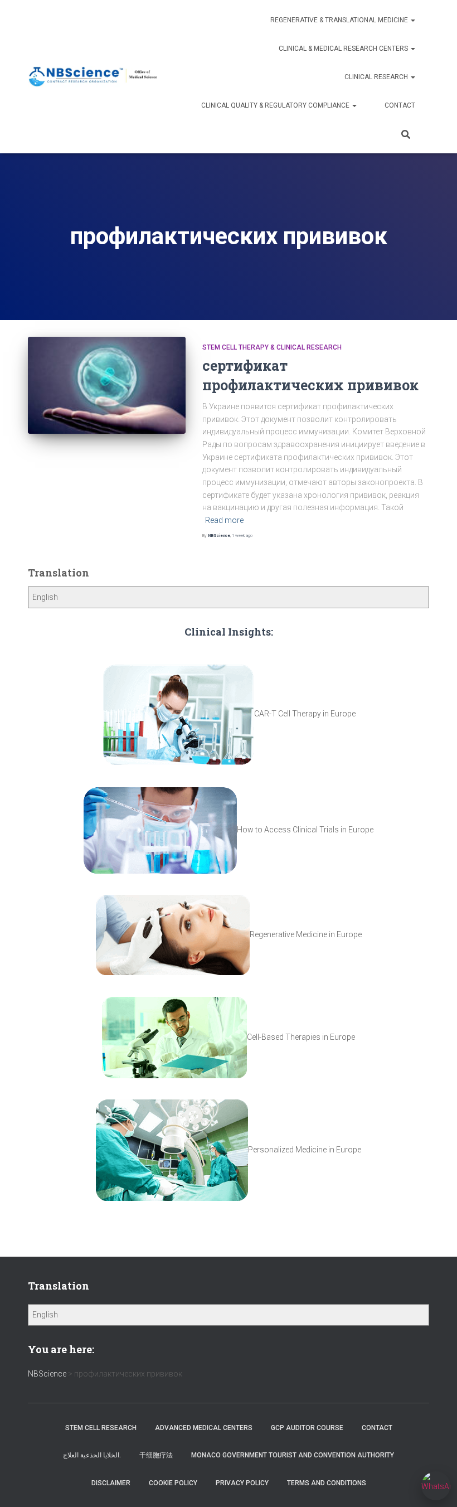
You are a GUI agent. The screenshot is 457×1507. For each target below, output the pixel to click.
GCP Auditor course (307, 1428)
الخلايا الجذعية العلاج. (92, 1455)
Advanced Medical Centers (203, 1428)
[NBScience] (93, 77)
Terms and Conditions (326, 1483)
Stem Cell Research (101, 1428)
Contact (400, 105)
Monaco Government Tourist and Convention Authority (292, 1455)
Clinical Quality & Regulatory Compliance (276, 105)
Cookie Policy (173, 1483)
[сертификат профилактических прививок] (107, 385)
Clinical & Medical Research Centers (344, 48)
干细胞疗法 (156, 1455)
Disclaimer (110, 1483)
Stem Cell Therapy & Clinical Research (272, 347)
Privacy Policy (242, 1483)
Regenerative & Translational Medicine (340, 20)
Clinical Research (377, 77)
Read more (224, 520)
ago (242, 535)
